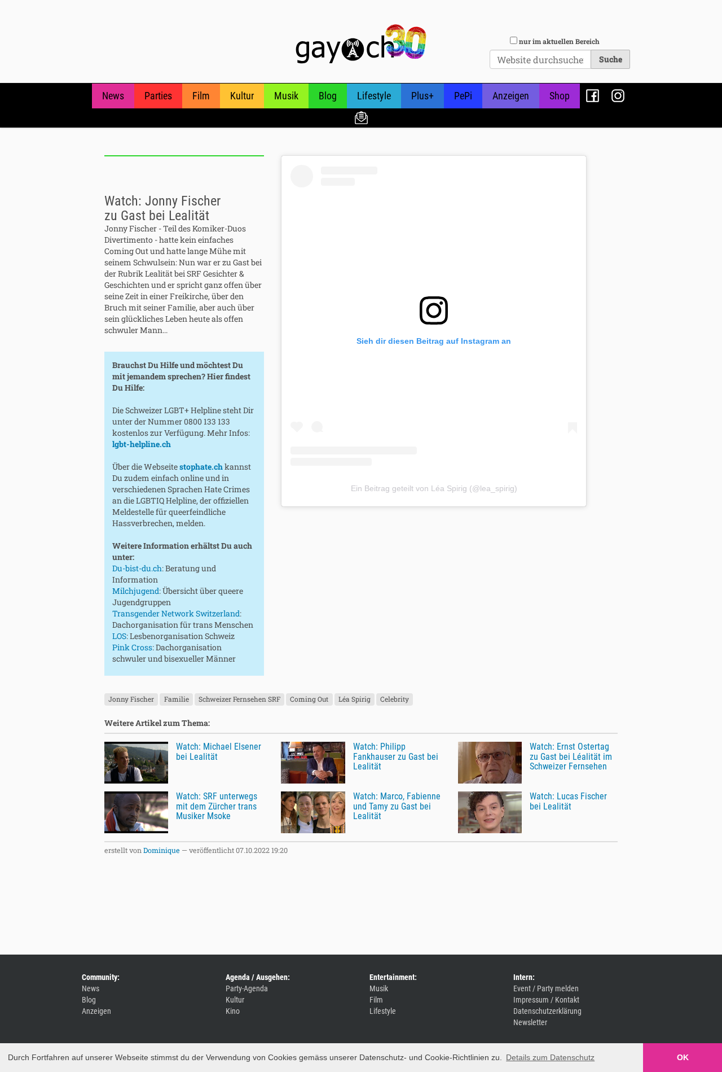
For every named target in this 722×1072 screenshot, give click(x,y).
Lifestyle (374, 96)
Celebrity (394, 698)
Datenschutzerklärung (547, 1011)
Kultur (242, 96)
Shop (559, 96)
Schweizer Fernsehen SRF (239, 698)
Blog (328, 96)
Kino (233, 1011)
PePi (463, 96)
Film (201, 96)
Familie (176, 698)
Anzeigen (510, 96)
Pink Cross (132, 647)
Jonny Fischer (131, 698)
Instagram (618, 96)
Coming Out (309, 698)
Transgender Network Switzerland (176, 613)
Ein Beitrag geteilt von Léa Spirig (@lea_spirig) (434, 488)
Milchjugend (135, 590)
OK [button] (683, 1057)
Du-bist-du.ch (137, 568)
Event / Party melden (546, 988)
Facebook (592, 96)
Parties (158, 96)
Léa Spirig (354, 698)
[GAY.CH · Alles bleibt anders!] (361, 44)
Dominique (161, 850)
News (113, 96)
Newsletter (361, 117)
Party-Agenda (247, 988)
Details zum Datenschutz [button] (550, 1057)
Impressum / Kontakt (546, 999)
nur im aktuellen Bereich (559, 41)
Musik (286, 96)
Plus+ (422, 96)
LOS (119, 636)
